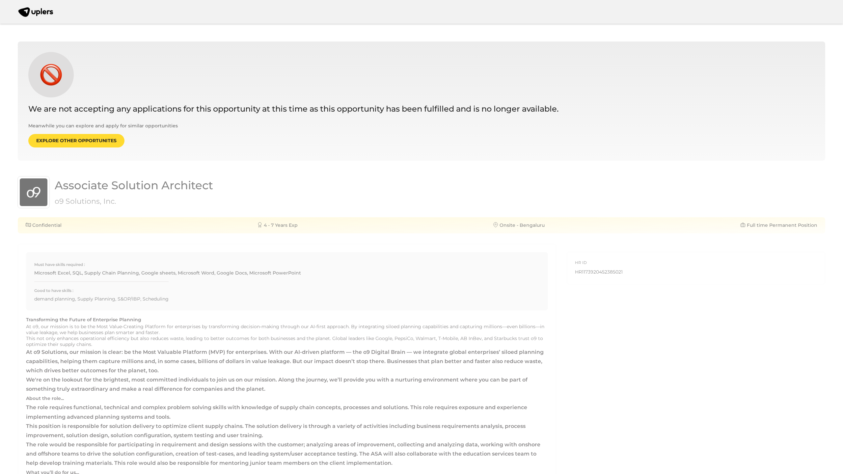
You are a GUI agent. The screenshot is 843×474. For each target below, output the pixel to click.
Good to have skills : (53, 290)
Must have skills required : (59, 264)
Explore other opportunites (76, 141)
